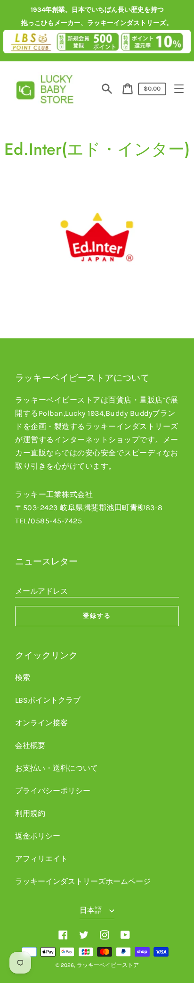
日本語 (92, 910)
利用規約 (30, 813)
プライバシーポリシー (52, 790)
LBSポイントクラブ (48, 700)
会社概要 (30, 745)
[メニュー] (179, 88)
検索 (22, 677)
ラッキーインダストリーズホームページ (83, 881)
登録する (97, 615)
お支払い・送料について (56, 768)
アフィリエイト (41, 858)
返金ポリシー (37, 836)
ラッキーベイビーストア (108, 965)
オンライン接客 (41, 722)
